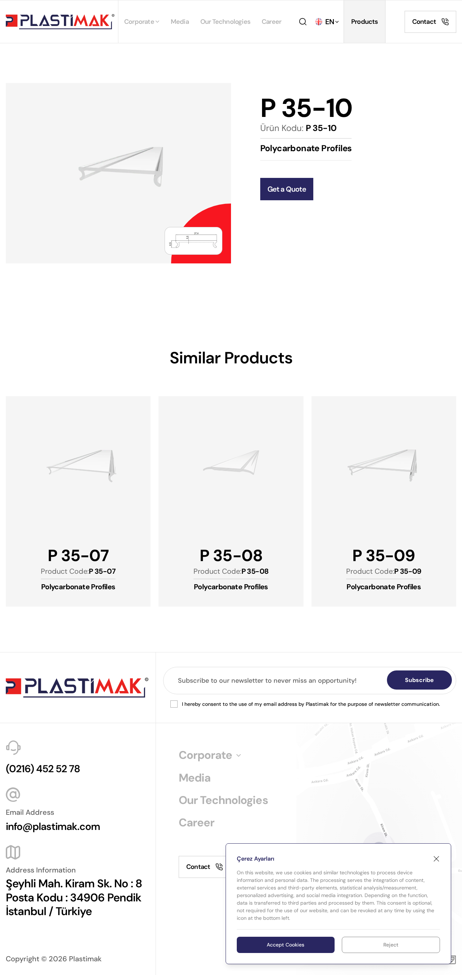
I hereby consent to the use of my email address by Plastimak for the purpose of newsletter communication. (311, 704)
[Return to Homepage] (60, 21)
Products (364, 21)
